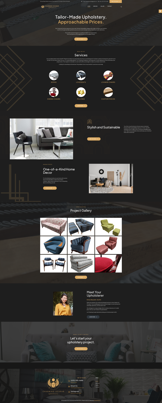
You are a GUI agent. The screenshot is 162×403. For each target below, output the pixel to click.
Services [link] (97, 383)
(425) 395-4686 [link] (77, 380)
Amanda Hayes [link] (97, 400)
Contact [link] (97, 387)
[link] (160, 11)
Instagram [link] (75, 391)
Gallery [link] (97, 385)
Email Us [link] (74, 386)
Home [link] (97, 381)
